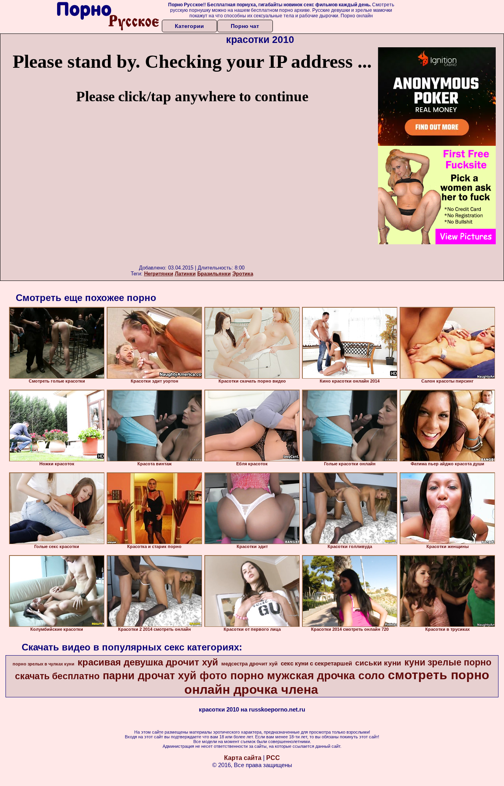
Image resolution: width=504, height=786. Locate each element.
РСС (273, 757)
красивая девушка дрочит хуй (148, 662)
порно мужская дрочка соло (307, 675)
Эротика (242, 274)
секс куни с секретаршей (316, 663)
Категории (189, 26)
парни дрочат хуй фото (165, 676)
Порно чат (245, 26)
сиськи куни (378, 663)
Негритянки (158, 274)
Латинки (185, 274)
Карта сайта (242, 757)
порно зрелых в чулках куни (43, 664)
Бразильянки (214, 274)
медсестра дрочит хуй (249, 664)
